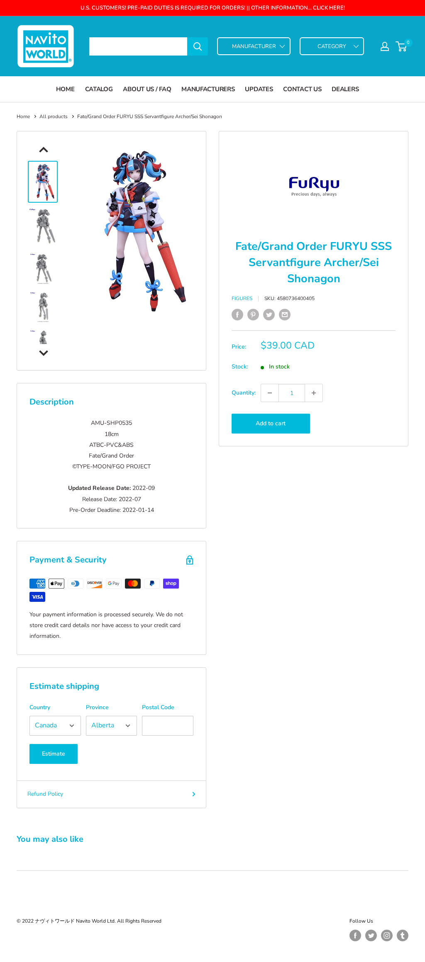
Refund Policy (45, 794)
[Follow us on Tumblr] (402, 935)
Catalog (99, 89)
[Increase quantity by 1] (313, 393)
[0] (401, 46)
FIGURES (242, 298)
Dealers (345, 89)
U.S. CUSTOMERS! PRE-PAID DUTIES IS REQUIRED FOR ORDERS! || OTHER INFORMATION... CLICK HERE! (213, 8)
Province (97, 707)
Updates (259, 89)
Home (65, 89)
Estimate (53, 754)
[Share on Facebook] (237, 314)
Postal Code (158, 707)
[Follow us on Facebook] (355, 935)
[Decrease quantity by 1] (269, 393)
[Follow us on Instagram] (387, 935)
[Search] (197, 46)
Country (39, 707)
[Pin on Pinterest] (253, 314)
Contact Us (302, 89)
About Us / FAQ (147, 89)
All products (53, 116)
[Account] (385, 46)
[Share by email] (285, 314)
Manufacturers (207, 89)
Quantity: (244, 393)
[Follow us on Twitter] (371, 935)
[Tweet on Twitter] (269, 314)
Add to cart (271, 423)
